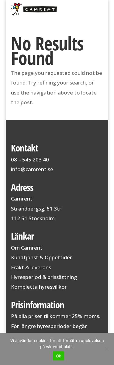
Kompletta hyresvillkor (39, 286)
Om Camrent (27, 247)
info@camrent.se (32, 169)
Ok (58, 355)
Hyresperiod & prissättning (44, 277)
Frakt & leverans (31, 267)
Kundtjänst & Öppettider (41, 257)
